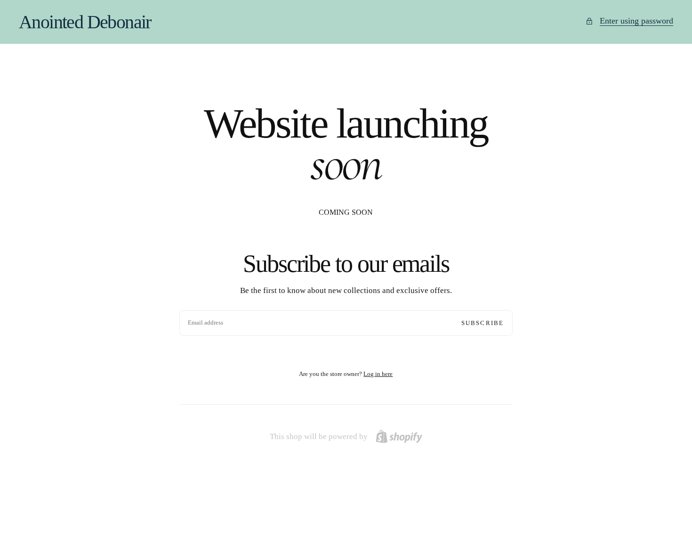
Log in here (378, 373)
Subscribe (482, 322)
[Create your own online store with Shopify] (399, 436)
